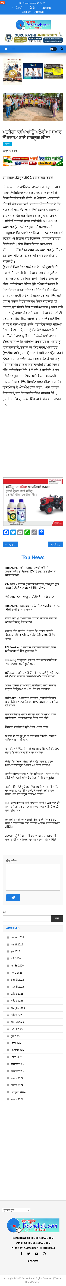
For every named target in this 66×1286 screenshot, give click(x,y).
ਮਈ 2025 (16, 1043)
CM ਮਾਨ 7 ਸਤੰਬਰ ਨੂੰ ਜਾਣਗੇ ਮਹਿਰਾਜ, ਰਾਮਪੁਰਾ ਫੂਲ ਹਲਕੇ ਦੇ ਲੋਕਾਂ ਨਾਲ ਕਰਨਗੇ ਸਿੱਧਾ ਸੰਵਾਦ (32, 586)
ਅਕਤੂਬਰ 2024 (18, 1092)
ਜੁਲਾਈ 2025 (17, 1029)
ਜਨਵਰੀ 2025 (17, 1071)
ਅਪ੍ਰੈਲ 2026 (17, 965)
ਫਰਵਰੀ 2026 (17, 979)
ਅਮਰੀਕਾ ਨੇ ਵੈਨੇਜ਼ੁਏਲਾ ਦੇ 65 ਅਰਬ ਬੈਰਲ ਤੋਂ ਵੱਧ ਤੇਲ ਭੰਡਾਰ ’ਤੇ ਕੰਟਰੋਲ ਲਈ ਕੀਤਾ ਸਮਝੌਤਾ (32, 750)
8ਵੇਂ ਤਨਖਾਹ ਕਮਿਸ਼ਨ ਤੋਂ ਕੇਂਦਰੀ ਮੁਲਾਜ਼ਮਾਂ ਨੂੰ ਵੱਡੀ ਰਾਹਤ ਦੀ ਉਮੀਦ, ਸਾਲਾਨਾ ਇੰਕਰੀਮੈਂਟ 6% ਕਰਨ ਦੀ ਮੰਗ (33, 674)
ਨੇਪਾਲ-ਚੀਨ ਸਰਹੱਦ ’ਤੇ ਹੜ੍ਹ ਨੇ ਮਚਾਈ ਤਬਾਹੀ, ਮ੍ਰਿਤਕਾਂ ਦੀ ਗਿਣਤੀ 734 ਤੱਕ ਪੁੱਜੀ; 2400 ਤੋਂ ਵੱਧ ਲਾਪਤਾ (30, 634)
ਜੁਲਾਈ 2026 (17, 944)
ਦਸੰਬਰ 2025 (17, 993)
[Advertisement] (33, 444)
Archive (39, 11)
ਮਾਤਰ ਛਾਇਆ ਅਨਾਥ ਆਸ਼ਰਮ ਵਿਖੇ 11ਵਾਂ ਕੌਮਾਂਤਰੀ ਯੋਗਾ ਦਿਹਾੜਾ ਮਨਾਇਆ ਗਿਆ (13, 544)
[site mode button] (53, 49)
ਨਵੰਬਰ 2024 (17, 1085)
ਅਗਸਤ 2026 (17, 937)
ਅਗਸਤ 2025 (17, 1021)
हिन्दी (32, 8)
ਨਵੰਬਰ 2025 (17, 1000)
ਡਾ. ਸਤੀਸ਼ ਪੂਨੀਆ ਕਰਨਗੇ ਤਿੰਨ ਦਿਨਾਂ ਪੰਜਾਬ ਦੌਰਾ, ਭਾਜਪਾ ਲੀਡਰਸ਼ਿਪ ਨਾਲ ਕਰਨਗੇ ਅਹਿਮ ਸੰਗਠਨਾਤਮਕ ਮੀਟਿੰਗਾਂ (32, 823)
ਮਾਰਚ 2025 (16, 1057)
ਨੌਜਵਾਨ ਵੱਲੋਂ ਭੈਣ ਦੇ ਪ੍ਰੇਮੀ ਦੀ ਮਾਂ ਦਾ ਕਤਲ (26, 727)
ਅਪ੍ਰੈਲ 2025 (17, 1050)
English (46, 8)
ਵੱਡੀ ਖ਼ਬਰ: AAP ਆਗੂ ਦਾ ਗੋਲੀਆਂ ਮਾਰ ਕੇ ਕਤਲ (29, 597)
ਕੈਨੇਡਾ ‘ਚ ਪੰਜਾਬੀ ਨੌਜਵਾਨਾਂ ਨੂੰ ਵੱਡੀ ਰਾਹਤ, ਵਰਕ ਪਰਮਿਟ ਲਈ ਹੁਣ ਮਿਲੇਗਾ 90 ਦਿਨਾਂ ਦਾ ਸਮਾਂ (29, 763)
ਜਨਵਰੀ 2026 (17, 986)
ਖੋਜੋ (4, 912)
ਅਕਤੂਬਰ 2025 (18, 1007)
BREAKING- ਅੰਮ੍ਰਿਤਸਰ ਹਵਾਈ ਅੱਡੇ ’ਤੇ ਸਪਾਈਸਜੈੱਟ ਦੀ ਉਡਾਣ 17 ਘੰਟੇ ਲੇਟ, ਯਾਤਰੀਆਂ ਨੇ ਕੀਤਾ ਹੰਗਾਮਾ (30, 571)
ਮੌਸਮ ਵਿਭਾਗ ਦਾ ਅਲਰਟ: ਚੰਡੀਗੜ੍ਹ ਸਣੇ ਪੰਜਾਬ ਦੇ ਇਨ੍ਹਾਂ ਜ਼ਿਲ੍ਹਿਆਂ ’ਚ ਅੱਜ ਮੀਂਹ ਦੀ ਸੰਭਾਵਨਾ (30, 687)
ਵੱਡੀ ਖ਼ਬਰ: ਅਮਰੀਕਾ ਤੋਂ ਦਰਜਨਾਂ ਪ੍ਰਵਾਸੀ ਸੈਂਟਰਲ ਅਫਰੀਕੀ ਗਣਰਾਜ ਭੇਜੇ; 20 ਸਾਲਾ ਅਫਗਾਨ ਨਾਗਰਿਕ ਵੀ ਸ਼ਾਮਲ (31, 702)
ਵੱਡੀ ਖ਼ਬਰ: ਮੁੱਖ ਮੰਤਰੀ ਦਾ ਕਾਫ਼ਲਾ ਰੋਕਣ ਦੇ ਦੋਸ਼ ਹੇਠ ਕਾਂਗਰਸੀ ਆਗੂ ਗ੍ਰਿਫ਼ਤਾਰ (31, 620)
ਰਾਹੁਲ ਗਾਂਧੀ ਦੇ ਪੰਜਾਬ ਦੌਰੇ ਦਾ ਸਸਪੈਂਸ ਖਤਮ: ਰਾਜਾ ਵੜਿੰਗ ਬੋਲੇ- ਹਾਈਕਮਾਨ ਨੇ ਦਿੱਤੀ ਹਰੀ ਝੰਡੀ (30, 716)
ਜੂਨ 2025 (15, 1036)
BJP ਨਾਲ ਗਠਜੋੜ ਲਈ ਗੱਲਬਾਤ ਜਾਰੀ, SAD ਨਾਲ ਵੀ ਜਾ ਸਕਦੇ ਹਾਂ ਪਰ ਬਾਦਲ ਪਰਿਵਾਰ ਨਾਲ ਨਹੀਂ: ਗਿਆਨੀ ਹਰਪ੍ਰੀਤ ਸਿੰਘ (32, 806)
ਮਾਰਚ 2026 (16, 972)
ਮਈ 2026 (16, 958)
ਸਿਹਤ (7, 144)
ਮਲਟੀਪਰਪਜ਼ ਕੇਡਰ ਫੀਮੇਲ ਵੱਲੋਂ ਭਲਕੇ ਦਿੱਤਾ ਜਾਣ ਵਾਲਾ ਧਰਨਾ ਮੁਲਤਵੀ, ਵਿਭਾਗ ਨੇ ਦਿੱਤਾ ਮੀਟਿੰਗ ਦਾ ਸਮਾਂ (57, 544)
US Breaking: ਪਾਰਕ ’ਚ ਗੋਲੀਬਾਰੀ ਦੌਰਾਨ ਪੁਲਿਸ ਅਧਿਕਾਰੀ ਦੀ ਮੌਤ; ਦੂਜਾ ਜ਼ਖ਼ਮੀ (30, 649)
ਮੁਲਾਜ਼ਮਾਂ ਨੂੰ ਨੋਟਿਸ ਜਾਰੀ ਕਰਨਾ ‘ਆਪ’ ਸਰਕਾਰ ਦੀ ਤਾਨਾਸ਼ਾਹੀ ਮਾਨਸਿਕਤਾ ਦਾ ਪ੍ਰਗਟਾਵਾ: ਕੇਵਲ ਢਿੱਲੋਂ (30, 837)
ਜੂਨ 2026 (15, 951)
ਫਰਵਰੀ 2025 (17, 1064)
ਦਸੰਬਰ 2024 (17, 1078)
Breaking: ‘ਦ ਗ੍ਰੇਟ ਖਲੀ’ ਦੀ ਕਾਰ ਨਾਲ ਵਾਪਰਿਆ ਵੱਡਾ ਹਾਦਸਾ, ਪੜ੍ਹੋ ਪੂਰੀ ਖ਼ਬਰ (30, 662)
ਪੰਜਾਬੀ (19, 8)
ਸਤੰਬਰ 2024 (17, 1099)
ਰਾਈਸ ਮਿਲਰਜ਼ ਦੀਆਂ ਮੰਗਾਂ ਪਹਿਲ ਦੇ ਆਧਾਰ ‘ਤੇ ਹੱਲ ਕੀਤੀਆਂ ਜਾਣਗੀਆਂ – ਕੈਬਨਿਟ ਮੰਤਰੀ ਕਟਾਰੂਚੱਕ (32, 775)
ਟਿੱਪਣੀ (11, 861)
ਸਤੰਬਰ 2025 (17, 1015)
